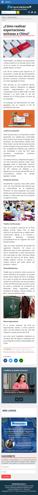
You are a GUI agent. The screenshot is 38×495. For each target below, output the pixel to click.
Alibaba (18, 349)
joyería (5, 351)
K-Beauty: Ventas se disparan (14, 392)
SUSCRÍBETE (6, 476)
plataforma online (14, 351)
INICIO (3, 17)
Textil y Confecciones (27, 351)
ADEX (14, 349)
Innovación (11, 17)
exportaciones (26, 349)
